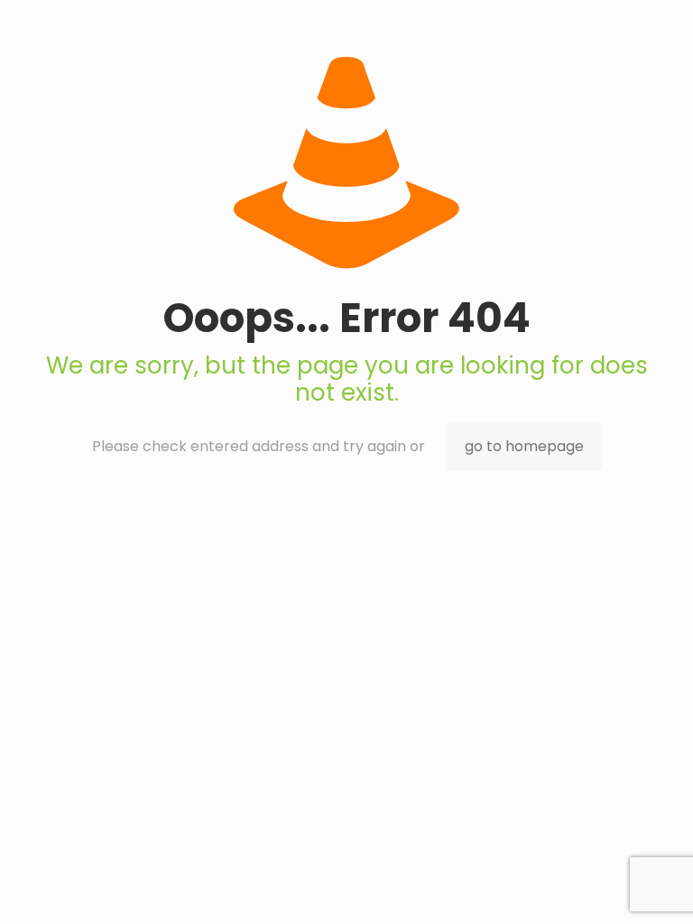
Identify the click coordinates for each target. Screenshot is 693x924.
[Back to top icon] (606, 887)
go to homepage (524, 446)
